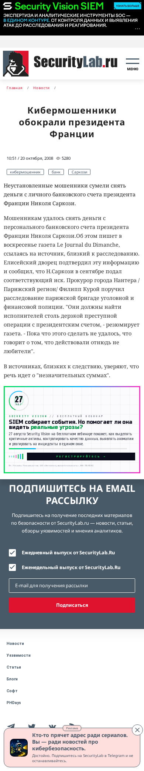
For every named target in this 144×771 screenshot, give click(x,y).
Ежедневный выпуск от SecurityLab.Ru (68, 552)
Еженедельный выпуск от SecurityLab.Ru (71, 567)
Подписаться (72, 605)
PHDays (14, 702)
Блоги (12, 679)
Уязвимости (19, 655)
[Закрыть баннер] (137, 730)
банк (56, 172)
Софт (12, 691)
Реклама (72, 728)
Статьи (14, 667)
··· (137, 29)
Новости (15, 643)
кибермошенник (25, 172)
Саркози (79, 172)
